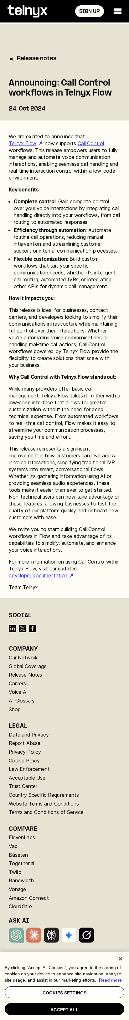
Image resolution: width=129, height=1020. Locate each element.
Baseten (18, 855)
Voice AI (18, 692)
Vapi (13, 846)
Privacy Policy (25, 752)
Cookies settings (64, 992)
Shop (14, 709)
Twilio (15, 872)
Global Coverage (28, 666)
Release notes (36, 59)
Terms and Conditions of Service (46, 812)
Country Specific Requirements (44, 795)
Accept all (64, 1009)
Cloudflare (20, 906)
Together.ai (21, 863)
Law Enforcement (29, 769)
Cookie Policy (24, 760)
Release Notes (25, 675)
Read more (110, 980)
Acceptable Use (27, 778)
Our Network (23, 657)
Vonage (17, 889)
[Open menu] (117, 11)
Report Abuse (24, 743)
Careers (17, 683)
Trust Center (23, 786)
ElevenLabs (22, 837)
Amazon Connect (29, 898)
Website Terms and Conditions (44, 804)
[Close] (120, 959)
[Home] (28, 11)
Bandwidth (21, 880)
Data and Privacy (29, 735)
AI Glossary (22, 700)
